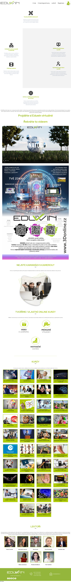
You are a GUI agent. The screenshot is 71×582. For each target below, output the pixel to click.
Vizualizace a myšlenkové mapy (27, 410)
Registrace (61, 3)
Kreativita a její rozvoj (61, 484)
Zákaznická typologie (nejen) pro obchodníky (27, 455)
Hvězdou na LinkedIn (27, 499)
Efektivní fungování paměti (60, 395)
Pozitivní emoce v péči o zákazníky (44, 484)
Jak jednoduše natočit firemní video (61, 440)
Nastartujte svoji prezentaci (27, 514)
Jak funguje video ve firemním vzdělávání (27, 470)
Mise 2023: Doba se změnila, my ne (10, 380)
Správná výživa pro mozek (27, 484)
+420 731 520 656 (37, 572)
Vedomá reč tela (44, 395)
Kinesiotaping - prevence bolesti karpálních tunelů (60, 455)
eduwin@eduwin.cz (56, 573)
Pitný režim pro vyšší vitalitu (60, 470)
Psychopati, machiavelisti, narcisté (44, 499)
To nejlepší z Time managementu (27, 425)
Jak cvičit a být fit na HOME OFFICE (61, 410)
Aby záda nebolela (27, 380)
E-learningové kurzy (44, 3)
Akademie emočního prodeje (43, 440)
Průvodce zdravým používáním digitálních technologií (10, 484)
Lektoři (54, 3)
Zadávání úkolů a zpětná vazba (44, 410)
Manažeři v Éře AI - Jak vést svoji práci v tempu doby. (44, 425)
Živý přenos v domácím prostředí (44, 514)
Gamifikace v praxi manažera (10, 470)
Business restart (10, 425)
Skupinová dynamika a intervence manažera (27, 395)
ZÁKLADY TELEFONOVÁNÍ (61, 425)
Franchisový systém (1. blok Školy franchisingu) (10, 455)
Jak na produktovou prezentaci (10, 395)
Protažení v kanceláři (10, 440)
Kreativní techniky (10, 410)
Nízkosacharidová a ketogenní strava (60, 499)
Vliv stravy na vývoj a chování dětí (43, 380)
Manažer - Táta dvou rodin (10, 499)
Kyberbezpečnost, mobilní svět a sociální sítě (60, 380)
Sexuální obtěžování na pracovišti (43, 470)
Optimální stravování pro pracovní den (43, 455)
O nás (34, 3)
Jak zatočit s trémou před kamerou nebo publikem (27, 440)
